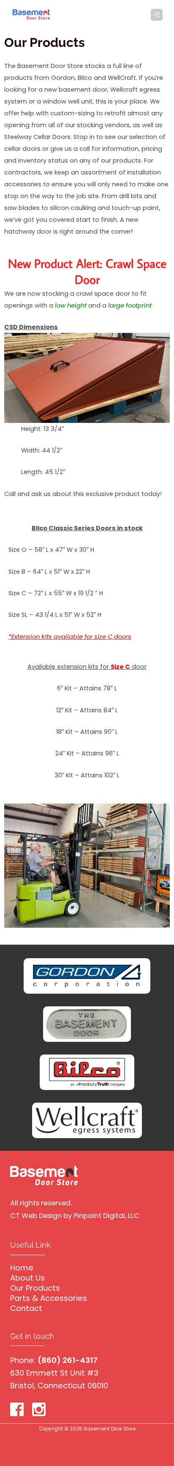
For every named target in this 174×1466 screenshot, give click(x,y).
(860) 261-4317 (68, 1360)
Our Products (35, 1288)
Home (21, 1267)
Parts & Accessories (48, 1298)
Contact (26, 1308)
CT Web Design (36, 1216)
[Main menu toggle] (157, 15)
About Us (27, 1278)
